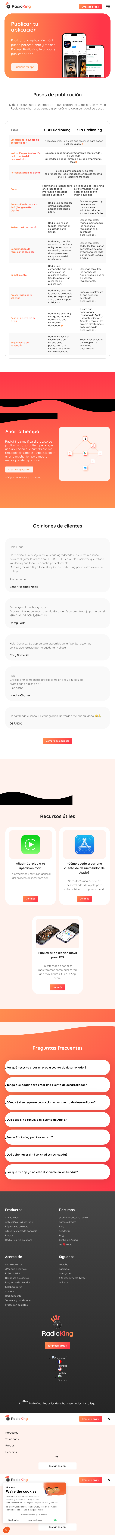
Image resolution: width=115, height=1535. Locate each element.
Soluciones (12, 1439)
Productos (11, 1432)
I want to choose (34, 1520)
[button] (57, 1432)
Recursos (11, 1452)
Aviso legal (89, 1403)
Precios (10, 1445)
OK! (55, 1520)
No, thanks (13, 1520)
